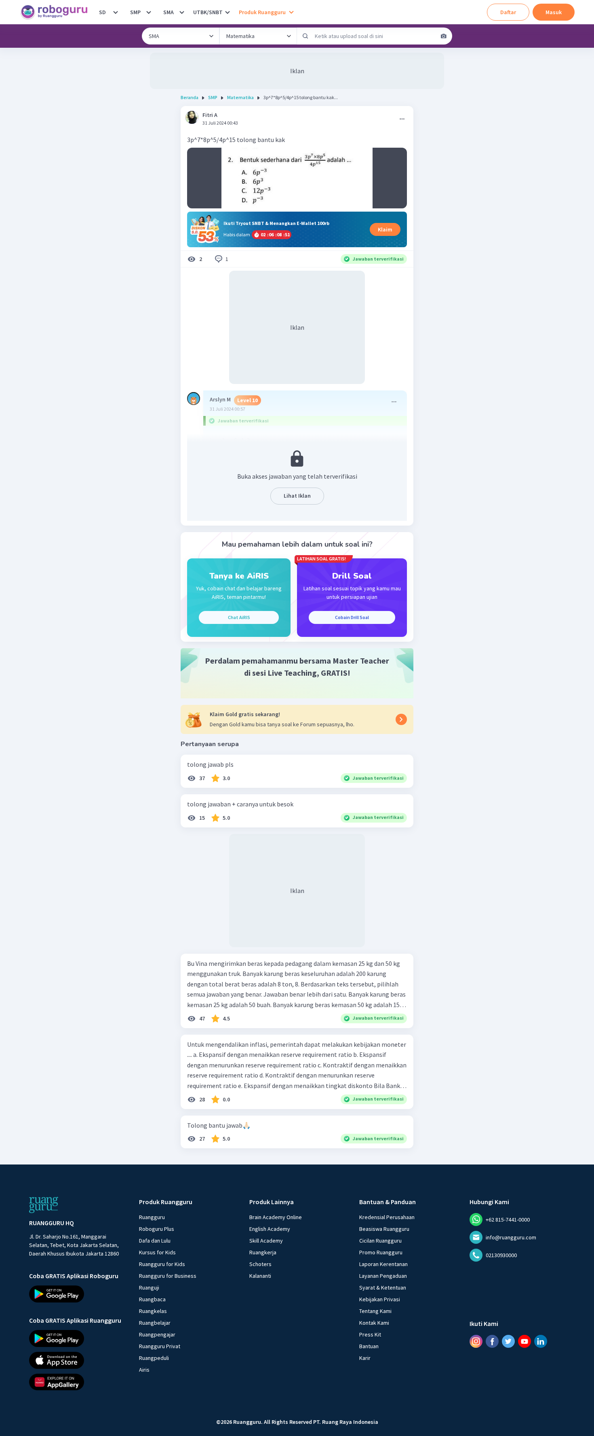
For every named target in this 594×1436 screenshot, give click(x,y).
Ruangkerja (262, 1252)
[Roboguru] (56, 12)
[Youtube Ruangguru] (524, 1341)
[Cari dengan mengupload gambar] (443, 36)
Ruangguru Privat (159, 1346)
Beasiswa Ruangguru (384, 1228)
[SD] (115, 12)
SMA (168, 12)
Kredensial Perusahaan (387, 1217)
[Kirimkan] (305, 36)
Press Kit (370, 1334)
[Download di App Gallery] (76, 1382)
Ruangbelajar (155, 1322)
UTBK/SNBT (208, 12)
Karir (365, 1358)
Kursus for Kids (157, 1252)
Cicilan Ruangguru (380, 1240)
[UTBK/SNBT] (227, 12)
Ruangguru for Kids (162, 1264)
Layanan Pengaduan (383, 1275)
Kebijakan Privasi (379, 1299)
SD (102, 12)
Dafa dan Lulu (155, 1240)
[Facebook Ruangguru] (492, 1341)
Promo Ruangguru (380, 1252)
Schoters (260, 1264)
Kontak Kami (374, 1322)
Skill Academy (266, 1240)
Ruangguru (152, 1217)
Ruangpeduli (154, 1358)
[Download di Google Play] (76, 1293)
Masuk (554, 12)
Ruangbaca (152, 1299)
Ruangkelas (153, 1311)
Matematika (240, 97)
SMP (135, 12)
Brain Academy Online (275, 1217)
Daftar (508, 12)
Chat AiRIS (239, 617)
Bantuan (369, 1346)
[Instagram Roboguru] (476, 1341)
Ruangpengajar (157, 1334)
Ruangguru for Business (167, 1275)
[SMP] (149, 12)
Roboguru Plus (156, 1228)
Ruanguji (149, 1287)
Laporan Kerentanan (383, 1264)
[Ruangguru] (43, 1205)
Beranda (189, 97)
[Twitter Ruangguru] (508, 1341)
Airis (144, 1369)
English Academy (269, 1228)
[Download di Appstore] (76, 1360)
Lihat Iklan (297, 495)
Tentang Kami (375, 1311)
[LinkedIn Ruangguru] (540, 1341)
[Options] (402, 118)
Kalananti (260, 1275)
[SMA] (182, 12)
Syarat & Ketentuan (382, 1287)
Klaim (385, 229)
